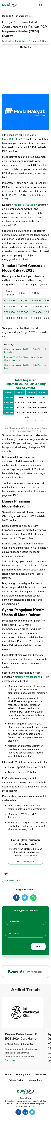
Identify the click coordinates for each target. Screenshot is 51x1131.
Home (8, 1074)
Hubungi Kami (35, 1080)
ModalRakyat (9, 139)
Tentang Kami (23, 1074)
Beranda (7, 15)
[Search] (40, 5)
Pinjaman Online (23, 15)
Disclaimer (40, 1074)
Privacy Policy (16, 1080)
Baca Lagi (10, 1060)
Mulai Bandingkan (25, 861)
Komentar (27, 1044)
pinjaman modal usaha (27, 677)
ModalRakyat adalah (25, 204)
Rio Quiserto (21, 41)
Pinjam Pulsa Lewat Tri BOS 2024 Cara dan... (22, 1036)
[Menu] (47, 5)
